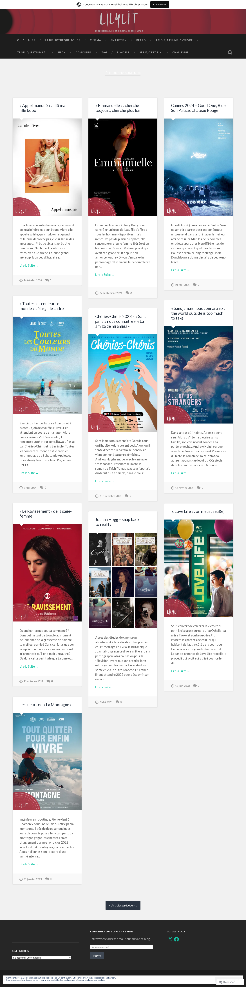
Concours (83, 52)
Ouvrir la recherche (230, 52)
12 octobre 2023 (33, 681)
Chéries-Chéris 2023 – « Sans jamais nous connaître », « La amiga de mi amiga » (120, 321)
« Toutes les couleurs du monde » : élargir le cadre (41, 306)
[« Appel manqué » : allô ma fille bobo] (47, 167)
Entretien (119, 40)
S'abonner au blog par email (111, 931)
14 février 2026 (33, 280)
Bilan (61, 52)
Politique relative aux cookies (91, 980)
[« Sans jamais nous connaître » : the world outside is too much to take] (198, 375)
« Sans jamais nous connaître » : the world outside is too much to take (198, 313)
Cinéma (95, 40)
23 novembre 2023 (110, 496)
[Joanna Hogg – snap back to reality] (122, 580)
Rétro (141, 40)
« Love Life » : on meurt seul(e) (198, 511)
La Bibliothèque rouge (62, 40)
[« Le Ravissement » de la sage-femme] (47, 572)
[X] (170, 939)
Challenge (180, 52)
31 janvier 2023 (33, 879)
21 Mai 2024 (182, 284)
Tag (104, 52)
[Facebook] (176, 939)
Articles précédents (124, 905)
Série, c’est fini (151, 52)
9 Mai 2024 (30, 487)
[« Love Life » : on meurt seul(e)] (198, 568)
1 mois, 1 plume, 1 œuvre (174, 40)
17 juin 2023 (182, 685)
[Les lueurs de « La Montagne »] (47, 761)
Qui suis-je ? (26, 40)
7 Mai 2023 (105, 702)
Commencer (159, 4)
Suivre (97, 955)
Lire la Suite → (28, 265)
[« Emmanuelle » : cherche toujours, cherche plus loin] (122, 167)
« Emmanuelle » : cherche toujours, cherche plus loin (118, 108)
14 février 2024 (184, 487)
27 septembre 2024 (110, 293)
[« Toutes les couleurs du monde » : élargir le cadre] (47, 365)
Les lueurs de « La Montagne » (45, 704)
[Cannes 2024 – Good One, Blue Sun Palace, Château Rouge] (198, 167)
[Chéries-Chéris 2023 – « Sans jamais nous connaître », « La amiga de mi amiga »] (122, 382)
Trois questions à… (32, 52)
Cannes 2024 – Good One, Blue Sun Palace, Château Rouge (198, 108)
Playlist (123, 52)
